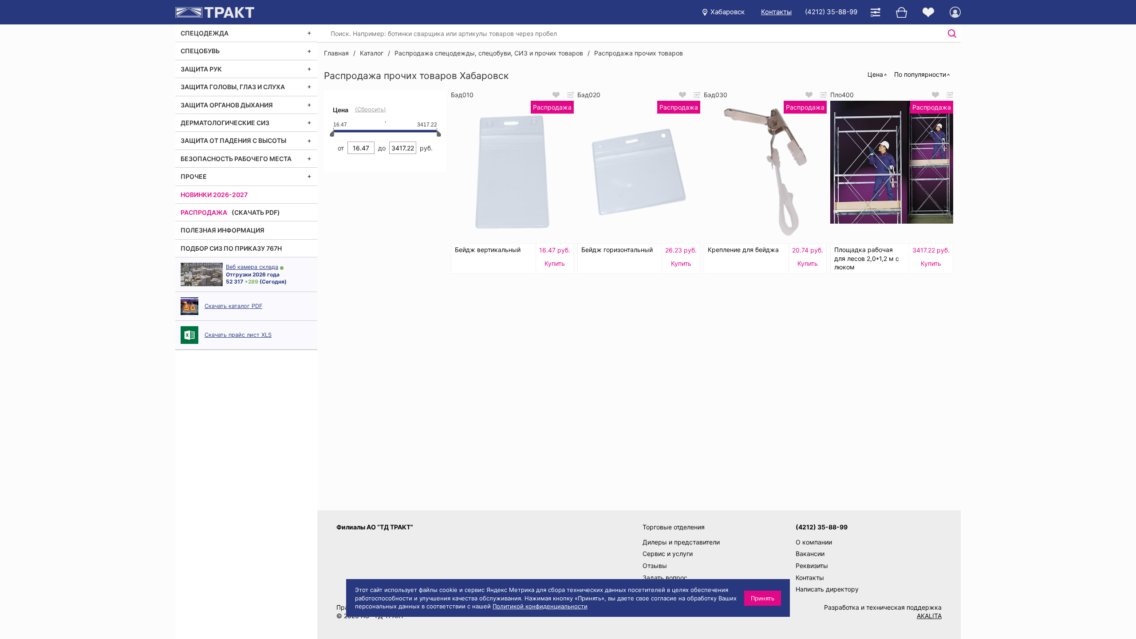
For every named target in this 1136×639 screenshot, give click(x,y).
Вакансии (810, 553)
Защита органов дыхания (227, 105)
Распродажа (204, 212)
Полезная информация (222, 230)
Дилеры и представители (681, 542)
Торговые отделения (674, 527)
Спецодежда (205, 33)
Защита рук (201, 69)
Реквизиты (812, 565)
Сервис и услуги (668, 553)
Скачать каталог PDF (233, 306)
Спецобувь (200, 51)
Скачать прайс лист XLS (238, 334)
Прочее (194, 176)
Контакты (776, 12)
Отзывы (655, 565)
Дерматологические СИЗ (225, 122)
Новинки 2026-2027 (214, 194)
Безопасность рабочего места (236, 158)
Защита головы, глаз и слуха (233, 87)
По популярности (920, 74)
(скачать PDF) (256, 212)
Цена (875, 74)
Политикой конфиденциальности (540, 606)
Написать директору (827, 589)
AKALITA (929, 615)
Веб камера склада (252, 267)
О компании (814, 542)
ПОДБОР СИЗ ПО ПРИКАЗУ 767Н (231, 248)
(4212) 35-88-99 (831, 12)
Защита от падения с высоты (233, 140)
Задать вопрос (665, 577)
